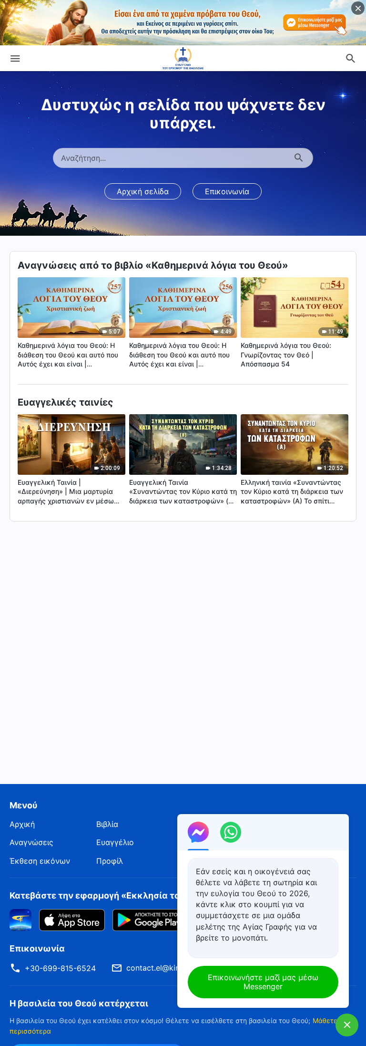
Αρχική (22, 824)
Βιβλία (107, 824)
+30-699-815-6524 (60, 968)
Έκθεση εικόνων (40, 861)
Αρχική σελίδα (143, 191)
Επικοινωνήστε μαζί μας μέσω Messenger (263, 982)
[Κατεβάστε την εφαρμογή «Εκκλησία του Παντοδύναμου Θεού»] (20, 919)
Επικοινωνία (227, 191)
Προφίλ (109, 861)
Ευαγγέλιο (115, 842)
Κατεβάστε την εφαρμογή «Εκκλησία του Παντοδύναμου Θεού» (146, 895)
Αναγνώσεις (31, 842)
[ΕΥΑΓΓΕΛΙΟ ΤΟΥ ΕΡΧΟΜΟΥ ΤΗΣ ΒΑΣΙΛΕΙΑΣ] (183, 58)
